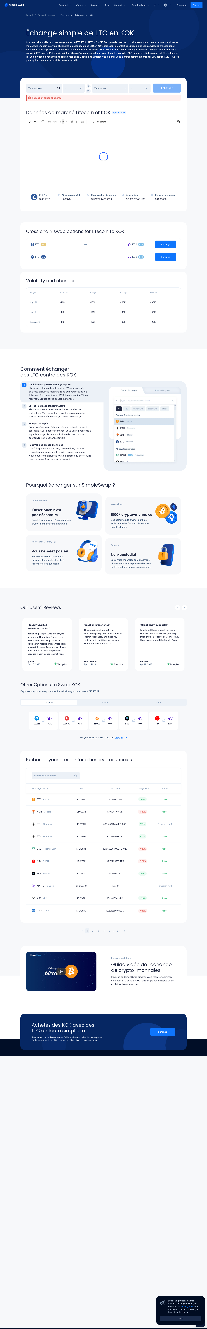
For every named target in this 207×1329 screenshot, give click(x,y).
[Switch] (88, 91)
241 (118, 931)
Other (159, 702)
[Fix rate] (88, 86)
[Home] (30, 5)
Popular (49, 702)
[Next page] (124, 931)
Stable (104, 702)
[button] (62, 391)
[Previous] (177, 607)
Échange (162, 1031)
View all (119, 737)
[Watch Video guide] (61, 971)
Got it (180, 1318)
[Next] (184, 607)
